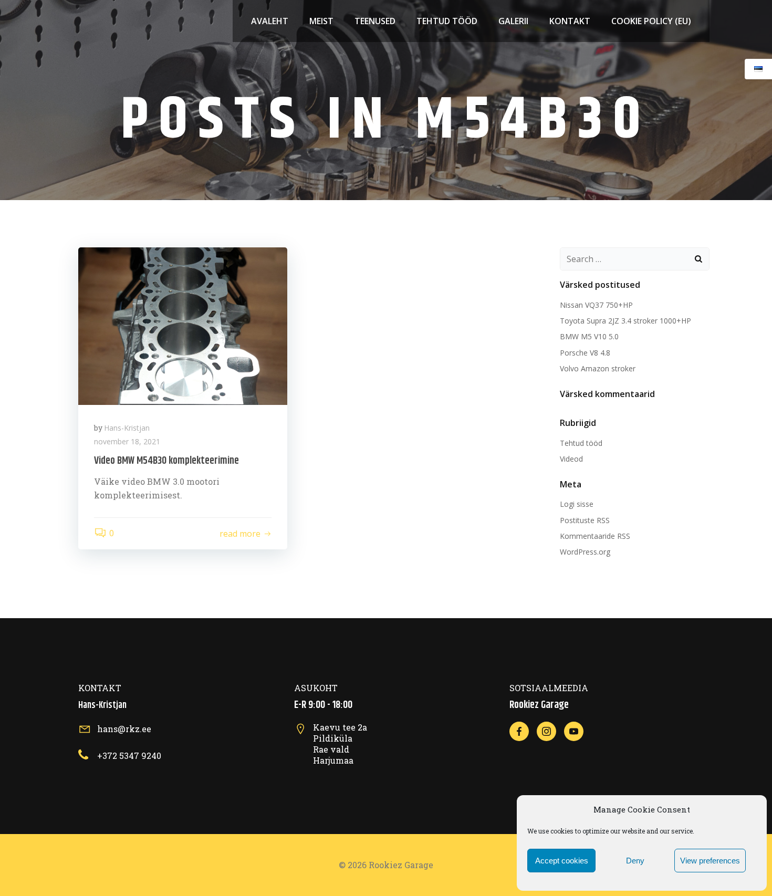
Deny (635, 860)
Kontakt (569, 21)
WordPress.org (585, 552)
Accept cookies (561, 860)
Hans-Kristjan (127, 428)
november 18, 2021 (127, 441)
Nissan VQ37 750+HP (596, 305)
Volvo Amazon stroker (597, 368)
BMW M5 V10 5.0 (589, 336)
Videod (571, 459)
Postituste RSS (585, 520)
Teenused (374, 21)
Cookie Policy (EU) (651, 21)
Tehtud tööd (446, 21)
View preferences (710, 860)
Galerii (513, 21)
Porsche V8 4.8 (585, 353)
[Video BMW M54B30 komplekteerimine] (182, 325)
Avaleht (269, 21)
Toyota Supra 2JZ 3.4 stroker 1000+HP (625, 321)
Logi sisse (576, 504)
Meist (321, 21)
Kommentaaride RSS (595, 536)
